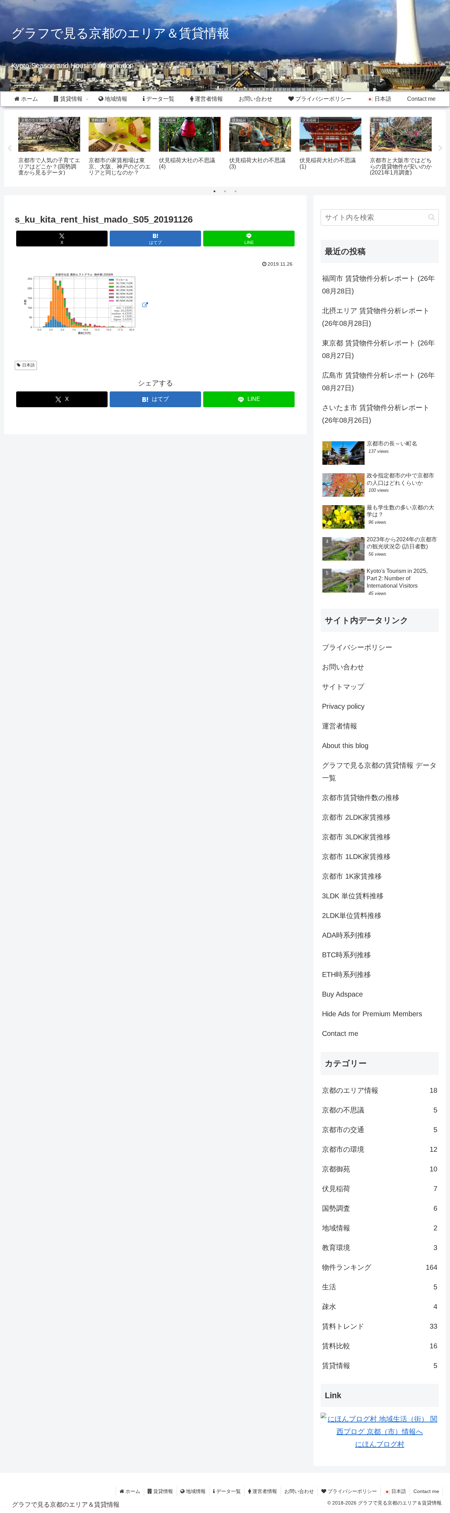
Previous (9, 148)
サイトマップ (343, 687)
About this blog (345, 745)
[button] (431, 217)
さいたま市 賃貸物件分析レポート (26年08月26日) (376, 414)
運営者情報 (339, 726)
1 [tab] (214, 191)
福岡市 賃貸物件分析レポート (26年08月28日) (378, 285)
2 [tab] (225, 191)
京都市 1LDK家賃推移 (356, 856)
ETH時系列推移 (346, 974)
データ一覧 (228, 1491)
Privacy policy (343, 706)
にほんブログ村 (379, 1444)
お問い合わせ (343, 667)
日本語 (28, 365)
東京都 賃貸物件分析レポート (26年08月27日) (378, 349)
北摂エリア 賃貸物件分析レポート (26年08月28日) (376, 317)
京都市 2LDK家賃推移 (356, 817)
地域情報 (195, 1491)
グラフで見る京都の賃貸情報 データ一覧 (379, 771)
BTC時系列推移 (346, 955)
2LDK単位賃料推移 (351, 915)
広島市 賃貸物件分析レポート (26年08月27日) (378, 381)
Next (440, 148)
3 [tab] (235, 191)
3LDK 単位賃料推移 (353, 896)
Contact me (340, 1033)
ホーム (132, 1491)
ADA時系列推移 (346, 935)
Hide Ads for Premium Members (372, 1014)
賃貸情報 (162, 1491)
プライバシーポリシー (357, 647)
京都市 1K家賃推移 (352, 876)
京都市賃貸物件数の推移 (360, 797)
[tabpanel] (49, 147)
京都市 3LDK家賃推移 (356, 837)
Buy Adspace (342, 994)
